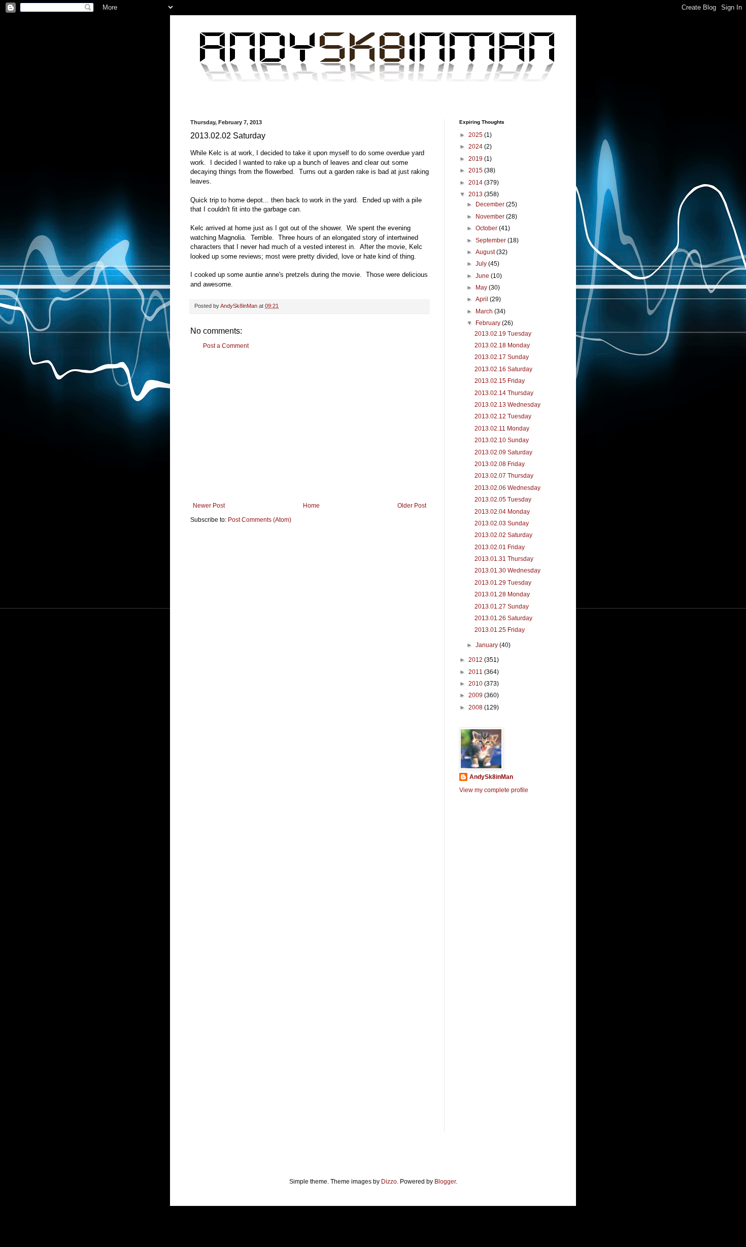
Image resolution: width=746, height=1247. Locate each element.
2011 (476, 671)
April (483, 299)
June (483, 275)
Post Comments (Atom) (259, 519)
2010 (476, 683)
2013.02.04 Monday (502, 511)
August (486, 252)
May (482, 287)
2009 (476, 695)
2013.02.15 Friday (499, 380)
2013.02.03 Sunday (501, 523)
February (489, 323)
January (487, 645)
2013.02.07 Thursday (503, 475)
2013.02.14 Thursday (503, 393)
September (491, 240)
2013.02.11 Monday (501, 428)
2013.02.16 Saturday (503, 369)
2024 (476, 146)
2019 (476, 158)
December (491, 204)
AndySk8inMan (491, 776)
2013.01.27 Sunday (501, 606)
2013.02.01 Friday (499, 547)
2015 (476, 170)
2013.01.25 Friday (499, 629)
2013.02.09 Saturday (503, 452)
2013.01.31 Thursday (503, 558)
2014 (476, 182)
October (487, 228)
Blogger (445, 1181)
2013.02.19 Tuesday (502, 333)
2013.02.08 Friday (499, 464)
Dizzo (389, 1181)
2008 (476, 707)
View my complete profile (493, 790)
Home (311, 505)
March (485, 311)
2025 (476, 134)
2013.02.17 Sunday (501, 357)
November (491, 216)
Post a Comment (226, 345)
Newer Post (209, 505)
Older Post (411, 505)
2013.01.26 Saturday (503, 618)
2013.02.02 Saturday (503, 535)
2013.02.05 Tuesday (502, 499)
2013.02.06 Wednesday (507, 487)
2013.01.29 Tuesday (502, 582)
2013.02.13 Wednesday (507, 404)
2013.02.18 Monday (502, 345)
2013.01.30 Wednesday (507, 570)
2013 (476, 194)
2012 (476, 659)
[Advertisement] (309, 426)
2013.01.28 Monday (502, 594)
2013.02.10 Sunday (501, 440)
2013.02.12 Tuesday (502, 416)
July (482, 263)
